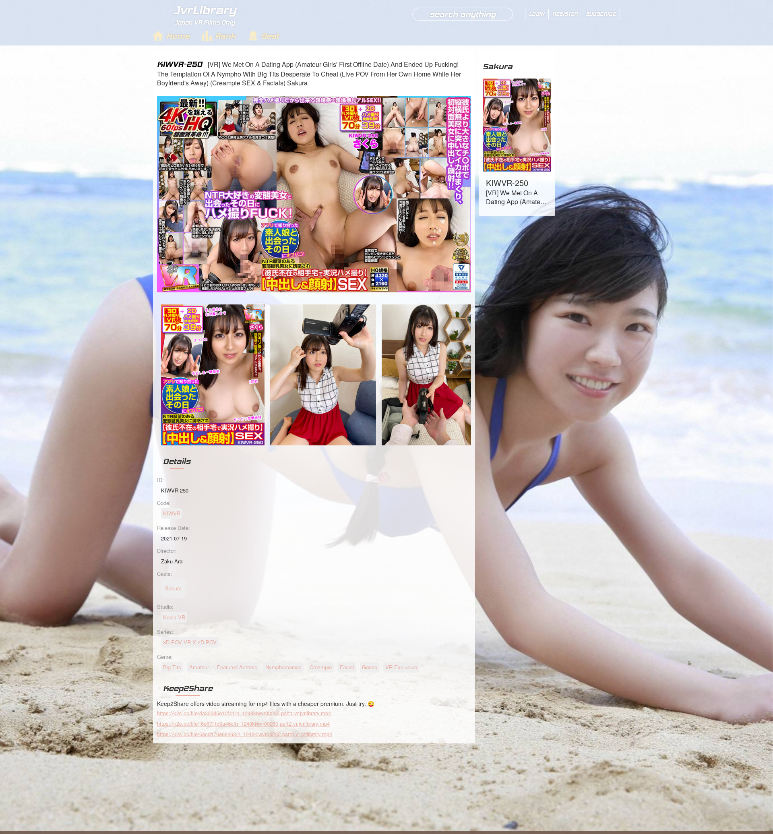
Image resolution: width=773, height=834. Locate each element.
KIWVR (171, 513)
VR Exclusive (401, 667)
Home (178, 36)
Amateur (199, 667)
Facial (347, 667)
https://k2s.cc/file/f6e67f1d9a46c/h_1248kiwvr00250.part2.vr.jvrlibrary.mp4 (243, 723)
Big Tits (172, 667)
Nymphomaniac (283, 667)
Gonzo (369, 667)
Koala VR (174, 617)
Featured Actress (237, 667)
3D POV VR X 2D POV (190, 642)
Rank (225, 36)
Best (270, 36)
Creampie (321, 667)
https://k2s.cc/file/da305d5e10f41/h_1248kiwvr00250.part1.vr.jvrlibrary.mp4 (244, 713)
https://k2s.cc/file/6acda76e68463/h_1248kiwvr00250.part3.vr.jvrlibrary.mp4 (244, 734)
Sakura (498, 66)
